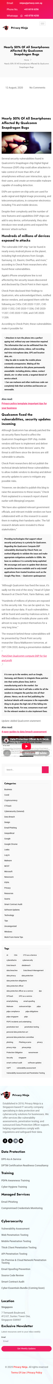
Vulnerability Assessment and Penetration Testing (26, 1073)
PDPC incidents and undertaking (19, 1022)
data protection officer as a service (20, 991)
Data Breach (9, 817)
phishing (10, 1042)
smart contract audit (14, 1063)
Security (10, 1058)
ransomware (33, 1052)
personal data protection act (17, 1032)
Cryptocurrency (10, 800)
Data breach (11, 965)
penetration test (13, 1027)
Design (7, 822)
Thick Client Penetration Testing (18, 1247)
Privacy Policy (34, 1372)
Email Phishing (10, 828)
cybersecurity (27, 960)
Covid (6, 795)
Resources (8, 893)
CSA (15, 955)
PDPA (6, 882)
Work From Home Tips (13, 937)
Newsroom (9, 877)
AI (7, 955)
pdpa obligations (32, 1011)
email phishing (12, 1001)
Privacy (7, 888)
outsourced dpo (25, 1006)
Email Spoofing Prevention (15, 1269)
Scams (7, 899)
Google (7, 839)
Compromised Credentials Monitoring (22, 1208)
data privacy (11, 976)
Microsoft (8, 871)
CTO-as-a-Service (30, 955)
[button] (42, 31)
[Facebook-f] (5, 1141)
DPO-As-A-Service (11, 1159)
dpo (40, 991)
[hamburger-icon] (42, 24)
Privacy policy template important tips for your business (24, 405)
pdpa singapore (12, 1017)
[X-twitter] (10, 1141)
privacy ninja (11, 1047)
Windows (8, 932)
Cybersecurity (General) (14, 811)
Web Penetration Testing (14, 1234)
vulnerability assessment (26, 1068)
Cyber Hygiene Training (14, 1186)
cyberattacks (12, 960)
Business (8, 789)
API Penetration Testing (14, 1253)
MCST (6, 866)
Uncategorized (10, 926)
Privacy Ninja (19, 28)
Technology (9, 915)
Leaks (6, 850)
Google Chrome (10, 844)
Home (26, 60)
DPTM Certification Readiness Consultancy (24, 1165)
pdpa (39, 1006)
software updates (34, 1063)
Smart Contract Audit (13, 904)
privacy (40, 1042)
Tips (6, 921)
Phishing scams (25, 1042)
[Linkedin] (15, 1141)
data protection (27, 976)
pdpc (26, 1017)
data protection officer (15, 986)
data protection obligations (17, 981)
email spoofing (29, 1001)
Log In (7, 855)
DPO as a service (25, 996)
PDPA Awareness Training (15, 1180)
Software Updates (12, 910)
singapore (22, 1058)
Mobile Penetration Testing (16, 1241)
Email (3, 1337)
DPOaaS (10, 996)
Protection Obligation (15, 1052)
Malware (8, 860)
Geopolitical (9, 833)
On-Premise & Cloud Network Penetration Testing (23, 1261)
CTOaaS (7, 806)
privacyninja (26, 1047)
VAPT (9, 1068)
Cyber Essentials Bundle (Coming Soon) (23, 1288)
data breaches (12, 970)
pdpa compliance (13, 1011)
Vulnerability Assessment (15, 1228)
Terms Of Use (18, 1372)
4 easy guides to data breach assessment (24, 731)
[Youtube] (21, 1141)
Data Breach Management (33, 970)
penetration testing (31, 1027)
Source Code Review (12, 1275)
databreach (26, 965)
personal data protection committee (20, 1037)
